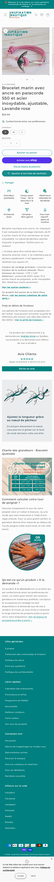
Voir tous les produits (16, 724)
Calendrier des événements (19, 689)
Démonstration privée (16, 752)
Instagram (10, 804)
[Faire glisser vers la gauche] (21, 79)
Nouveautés (11, 706)
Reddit (8, 816)
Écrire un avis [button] (27, 369)
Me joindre (10, 741)
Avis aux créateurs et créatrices (21, 764)
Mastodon (10, 828)
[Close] (51, 859)
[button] (5, 15)
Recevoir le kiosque (15, 758)
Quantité (6, 138)
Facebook (10, 799)
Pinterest (9, 810)
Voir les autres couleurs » (16, 287)
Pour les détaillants (15, 770)
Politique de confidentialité (19, 672)
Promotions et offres (16, 695)
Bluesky (9, 822)
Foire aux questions (15, 666)
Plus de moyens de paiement (27, 166)
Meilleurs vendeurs (14, 712)
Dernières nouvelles (15, 776)
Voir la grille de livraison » (29, 320)
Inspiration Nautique (20, 854)
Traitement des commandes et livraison (25, 654)
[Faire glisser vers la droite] (32, 79)
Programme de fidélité (16, 700)
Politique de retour (14, 660)
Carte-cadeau (12, 718)
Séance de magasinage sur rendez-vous (25, 747)
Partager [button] (9, 183)
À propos (9, 648)
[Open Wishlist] (42, 15)
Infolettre (10, 793)
